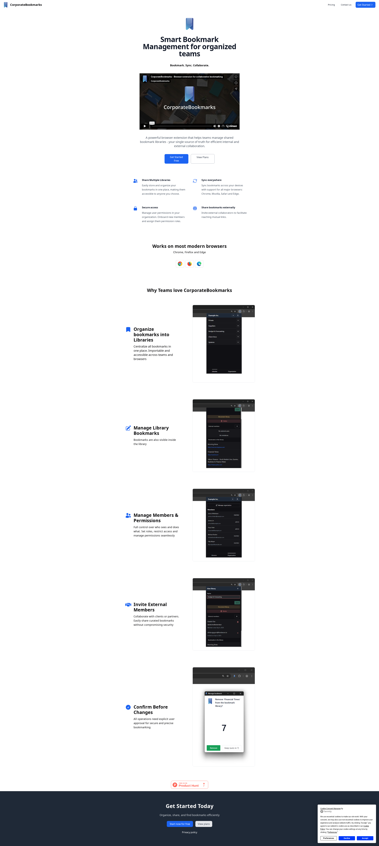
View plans (204, 824)
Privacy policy (189, 832)
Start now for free (180, 824)
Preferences (328, 838)
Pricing (331, 4)
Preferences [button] (332, 832)
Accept (365, 838)
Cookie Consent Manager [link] (330, 809)
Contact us (346, 4)
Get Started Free (176, 158)
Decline (347, 838)
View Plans (203, 157)
